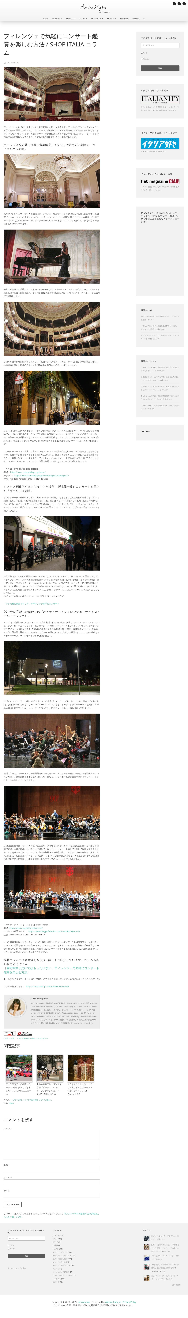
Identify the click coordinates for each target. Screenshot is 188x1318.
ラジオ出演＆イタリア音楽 (62, 1275)
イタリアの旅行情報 (30, 1100)
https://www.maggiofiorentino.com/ (26, 928)
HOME (45, 18)
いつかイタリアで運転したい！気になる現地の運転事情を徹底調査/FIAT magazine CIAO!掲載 (165, 1267)
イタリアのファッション (62, 1255)
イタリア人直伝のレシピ (62, 1265)
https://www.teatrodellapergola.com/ (28, 472)
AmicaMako (84, 1302)
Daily (145, 53)
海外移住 (56, 1282)
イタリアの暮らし (45, 1100)
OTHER (55, 1245)
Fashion (97, 18)
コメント (8, 1128)
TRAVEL (19, 1100)
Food (70, 18)
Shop (112, 18)
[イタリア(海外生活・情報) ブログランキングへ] (24, 1034)
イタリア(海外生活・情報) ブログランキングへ (33, 1038)
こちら (89, 1023)
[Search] (144, 18)
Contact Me (124, 18)
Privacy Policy (129, 1302)
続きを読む (176, 1285)
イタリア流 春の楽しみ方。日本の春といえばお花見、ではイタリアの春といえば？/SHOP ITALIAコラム (165, 1248)
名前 (6, 1165)
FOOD (55, 1239)
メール (8, 1177)
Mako (159, 371)
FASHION (56, 1235)
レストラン (57, 1278)
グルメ (55, 1269)
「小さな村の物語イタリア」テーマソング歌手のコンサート (31, 603)
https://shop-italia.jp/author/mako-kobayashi (47, 986)
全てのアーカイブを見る (17, 1268)
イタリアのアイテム (60, 1252)
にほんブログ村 (9, 1038)
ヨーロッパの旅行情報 (61, 1272)
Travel (57, 18)
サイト (7, 1190)
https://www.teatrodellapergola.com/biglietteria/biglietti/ (41, 475)
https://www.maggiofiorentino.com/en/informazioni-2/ (54, 931)
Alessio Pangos (113, 1302)
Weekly (146, 59)
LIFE (14, 1100)
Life (83, 18)
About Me (135, 18)
